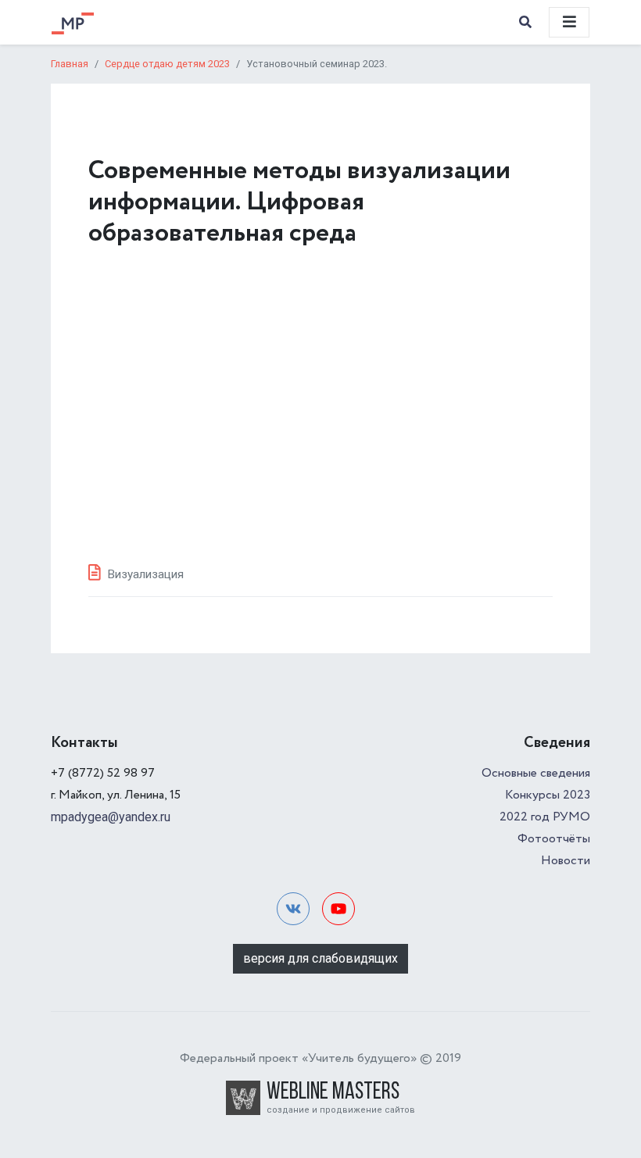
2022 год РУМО (545, 817)
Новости (565, 861)
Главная (69, 64)
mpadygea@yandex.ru (110, 817)
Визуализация (145, 574)
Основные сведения (536, 773)
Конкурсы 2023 (547, 795)
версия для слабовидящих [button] (320, 958)
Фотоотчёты (553, 839)
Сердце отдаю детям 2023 (167, 64)
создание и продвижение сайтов (341, 1110)
